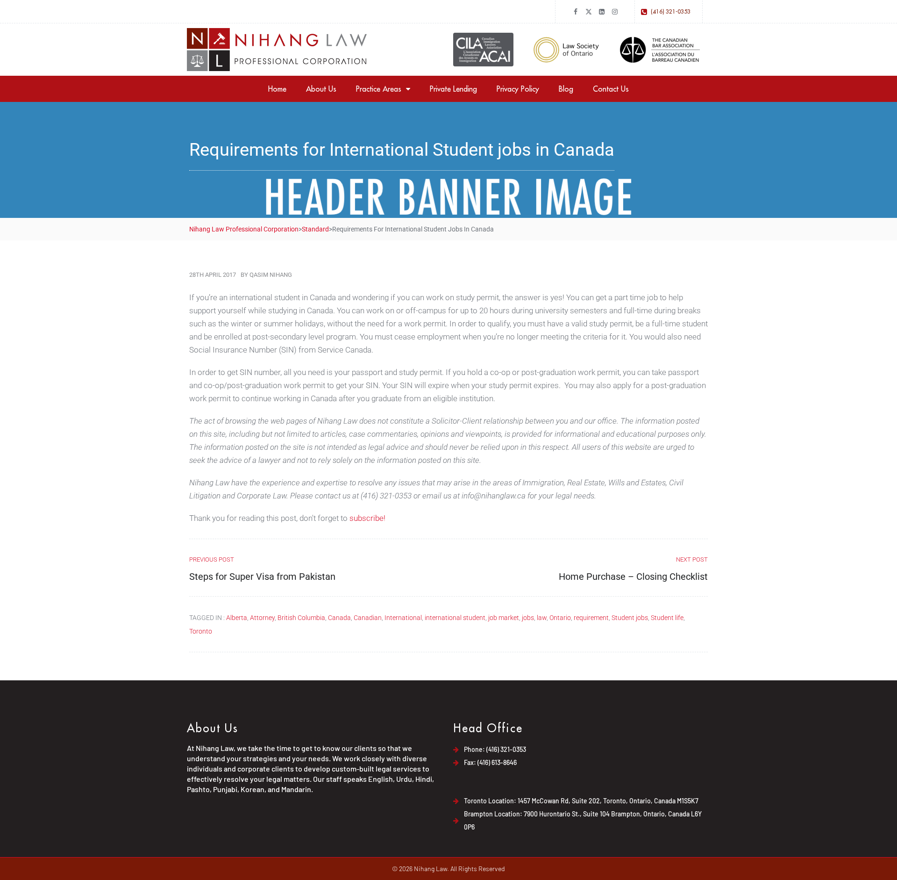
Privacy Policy (518, 89)
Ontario (560, 617)
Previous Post (211, 559)
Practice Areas (378, 89)
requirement (591, 617)
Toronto (200, 631)
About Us (321, 89)
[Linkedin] (601, 11)
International (403, 617)
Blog (566, 89)
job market (503, 617)
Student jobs (630, 617)
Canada (339, 617)
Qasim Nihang (270, 274)
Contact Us (611, 89)
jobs (528, 617)
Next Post (692, 559)
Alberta (236, 617)
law (542, 617)
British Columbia (301, 617)
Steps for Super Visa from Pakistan (262, 576)
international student (455, 617)
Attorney (262, 617)
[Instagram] (614, 11)
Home (277, 89)
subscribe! (367, 518)
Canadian (368, 617)
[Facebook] (575, 11)
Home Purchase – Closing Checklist (633, 576)
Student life (667, 617)
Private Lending (453, 89)
